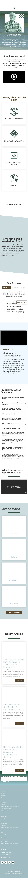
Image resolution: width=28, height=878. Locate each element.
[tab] (6, 287)
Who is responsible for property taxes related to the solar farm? (11, 409)
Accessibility (4, 834)
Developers (3, 821)
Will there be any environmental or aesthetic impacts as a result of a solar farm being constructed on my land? (12, 441)
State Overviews (5, 810)
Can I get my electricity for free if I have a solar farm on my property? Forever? (12, 449)
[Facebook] (2, 862)
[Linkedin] (9, 862)
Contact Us (3, 802)
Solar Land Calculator (6, 808)
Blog (2, 797)
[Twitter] (5, 862)
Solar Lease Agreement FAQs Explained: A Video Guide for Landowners (13, 663)
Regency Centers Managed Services (10, 806)
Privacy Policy (4, 841)
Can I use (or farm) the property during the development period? (11, 419)
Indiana (14, 557)
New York (14, 604)
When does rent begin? (9, 414)
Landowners (4, 823)
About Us (3, 793)
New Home (3, 804)
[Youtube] (12, 862)
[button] (14, 77)
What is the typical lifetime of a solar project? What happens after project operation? (13, 434)
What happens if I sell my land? (11, 428)
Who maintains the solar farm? (11, 424)
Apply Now (3, 795)
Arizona (14, 534)
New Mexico (14, 580)
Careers (3, 800)
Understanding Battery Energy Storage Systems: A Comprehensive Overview (13, 752)
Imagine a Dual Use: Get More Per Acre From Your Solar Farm (13, 707)
